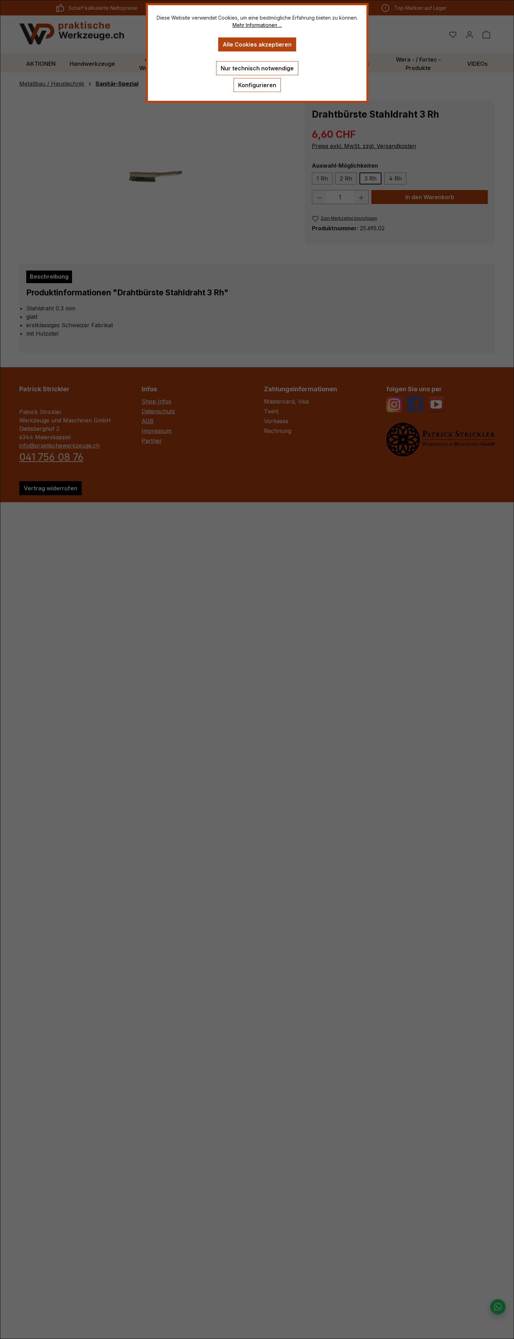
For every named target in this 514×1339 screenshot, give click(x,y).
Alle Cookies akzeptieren (257, 44)
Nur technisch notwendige (257, 68)
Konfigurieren (257, 85)
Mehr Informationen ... (257, 25)
